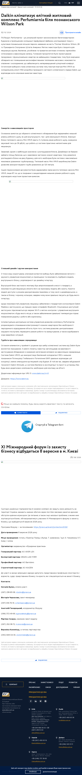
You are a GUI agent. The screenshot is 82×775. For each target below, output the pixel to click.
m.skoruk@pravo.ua (24, 624)
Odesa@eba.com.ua (38, 761)
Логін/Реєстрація (45, 3)
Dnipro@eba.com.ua (65, 747)
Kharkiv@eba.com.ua (38, 743)
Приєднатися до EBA (38, 692)
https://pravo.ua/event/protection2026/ (51, 527)
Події (61, 683)
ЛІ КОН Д (38, 7)
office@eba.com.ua (38, 732)
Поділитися (62, 413)
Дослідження (62, 687)
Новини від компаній (8, 7)
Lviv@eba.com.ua (64, 720)
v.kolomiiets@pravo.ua (25, 635)
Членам (76, 687)
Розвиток (73, 683)
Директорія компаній (25, 7)
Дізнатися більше (50, 772)
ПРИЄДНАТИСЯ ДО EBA (38, 697)
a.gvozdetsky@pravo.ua (26, 614)
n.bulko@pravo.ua (23, 592)
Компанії (13, 685)
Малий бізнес (34, 687)
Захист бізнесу (47, 683)
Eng (65, 3)
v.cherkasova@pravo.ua (25, 603)
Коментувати (22, 413)
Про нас (32, 683)
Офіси (48, 687)
